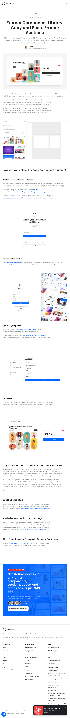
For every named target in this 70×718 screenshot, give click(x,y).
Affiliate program (53, 651)
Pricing (4, 657)
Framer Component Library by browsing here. (35, 509)
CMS (26, 667)
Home (4, 647)
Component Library (31, 647)
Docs (49, 657)
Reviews (5, 660)
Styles (27, 660)
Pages (27, 670)
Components (29, 651)
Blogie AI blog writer (54, 682)
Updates (50, 654)
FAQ (4, 663)
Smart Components (31, 657)
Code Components (31, 654)
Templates (28, 673)
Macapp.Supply (52, 670)
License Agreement (54, 660)
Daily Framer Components (33, 676)
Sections (28, 663)
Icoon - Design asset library (56, 679)
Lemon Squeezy (13, 198)
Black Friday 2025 (8, 670)
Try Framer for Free (54, 647)
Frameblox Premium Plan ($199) (19, 543)
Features (5, 651)
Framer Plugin (29, 679)
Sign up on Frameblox (13, 263)
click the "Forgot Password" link (36, 336)
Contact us (51, 663)
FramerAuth (49, 198)
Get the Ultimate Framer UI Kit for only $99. (34, 529)
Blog (4, 667)
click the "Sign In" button (28, 330)
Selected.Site (52, 690)
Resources (6, 654)
